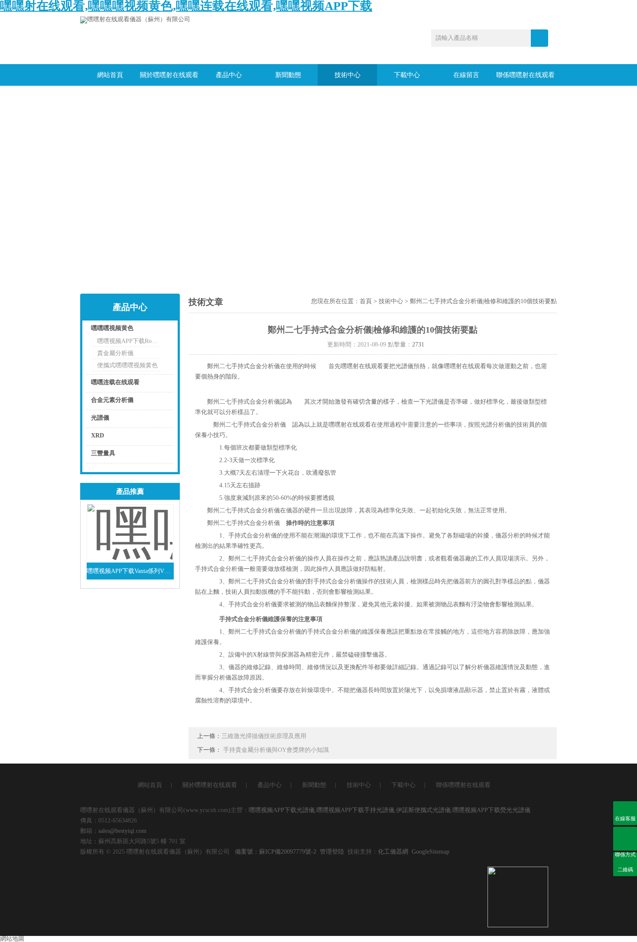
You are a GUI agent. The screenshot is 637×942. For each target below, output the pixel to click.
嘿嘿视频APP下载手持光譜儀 (355, 810)
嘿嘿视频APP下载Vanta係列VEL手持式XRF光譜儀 (130, 571)
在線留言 (466, 74)
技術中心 (348, 74)
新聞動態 (288, 74)
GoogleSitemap (430, 851)
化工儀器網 (393, 851)
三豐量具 (103, 453)
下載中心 (407, 74)
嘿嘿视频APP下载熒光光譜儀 (491, 810)
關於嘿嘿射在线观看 (169, 74)
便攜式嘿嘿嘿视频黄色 (127, 365)
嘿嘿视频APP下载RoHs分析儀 (128, 341)
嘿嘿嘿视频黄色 (112, 328)
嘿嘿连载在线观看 (115, 382)
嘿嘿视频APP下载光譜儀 (282, 810)
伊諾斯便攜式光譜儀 (423, 810)
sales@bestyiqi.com (122, 831)
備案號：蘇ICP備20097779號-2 (275, 851)
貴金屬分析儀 (115, 353)
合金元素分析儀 (112, 400)
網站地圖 (12, 939)
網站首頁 (110, 74)
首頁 (366, 301)
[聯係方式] (625, 839)
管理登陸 (332, 851)
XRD (97, 435)
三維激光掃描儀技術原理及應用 (263, 736)
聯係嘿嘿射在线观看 (525, 74)
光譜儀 (100, 417)
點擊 (156, 330)
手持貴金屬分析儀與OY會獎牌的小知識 (276, 750)
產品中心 (229, 74)
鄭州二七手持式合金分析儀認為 (252, 401)
